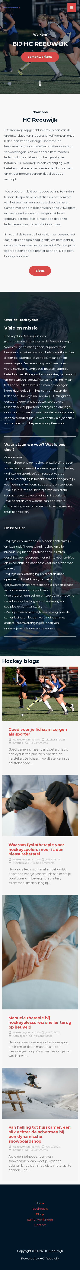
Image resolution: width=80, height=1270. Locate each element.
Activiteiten (20, 1035)
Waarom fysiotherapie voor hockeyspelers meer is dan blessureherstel (36, 849)
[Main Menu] (71, 7)
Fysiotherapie (21, 862)
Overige (18, 742)
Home (40, 1203)
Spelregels (40, 1208)
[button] (40, 57)
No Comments (38, 742)
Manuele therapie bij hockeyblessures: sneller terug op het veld (40, 1023)
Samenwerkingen (40, 1219)
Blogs (40, 1214)
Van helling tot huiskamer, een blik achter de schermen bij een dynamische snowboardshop (40, 1134)
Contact (40, 1225)
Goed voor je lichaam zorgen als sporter (38, 732)
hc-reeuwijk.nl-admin (26, 739)
